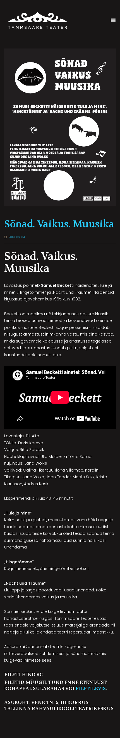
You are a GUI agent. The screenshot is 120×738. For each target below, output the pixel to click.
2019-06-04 (17, 237)
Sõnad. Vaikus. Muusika (59, 224)
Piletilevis (90, 688)
